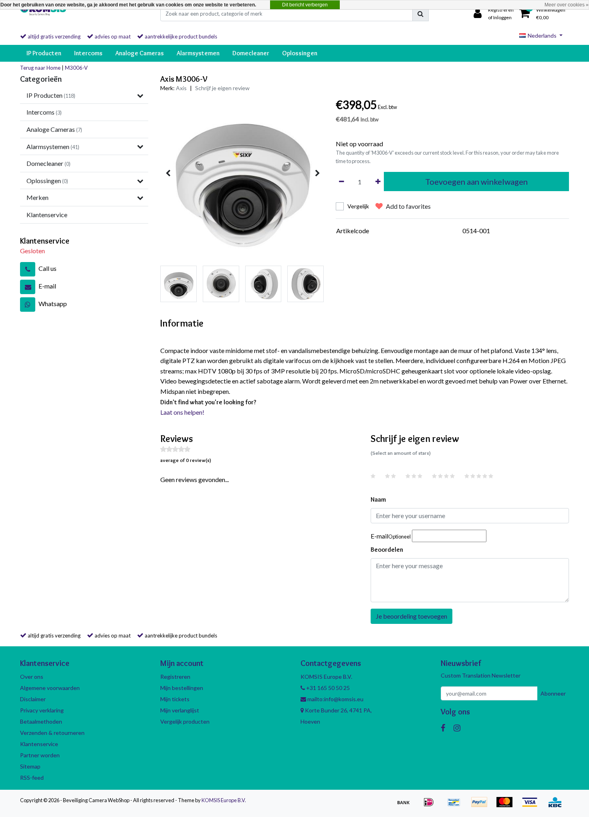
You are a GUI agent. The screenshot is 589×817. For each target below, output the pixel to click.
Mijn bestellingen (181, 687)
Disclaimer (33, 699)
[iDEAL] (431, 805)
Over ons (31, 676)
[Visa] (532, 805)
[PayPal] (481, 805)
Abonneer (553, 693)
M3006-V (76, 68)
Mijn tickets (175, 699)
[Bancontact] (456, 805)
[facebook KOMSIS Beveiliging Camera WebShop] (443, 727)
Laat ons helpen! (182, 412)
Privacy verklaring (42, 710)
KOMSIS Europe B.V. (224, 800)
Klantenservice (39, 743)
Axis (181, 88)
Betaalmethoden (41, 721)
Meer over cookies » (567, 5)
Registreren (175, 676)
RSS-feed (32, 777)
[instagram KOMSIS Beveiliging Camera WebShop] (457, 727)
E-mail (391, 536)
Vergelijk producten (185, 721)
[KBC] (557, 805)
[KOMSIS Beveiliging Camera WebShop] (43, 13)
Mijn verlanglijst (179, 710)
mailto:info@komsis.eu (334, 699)
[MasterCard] (507, 805)
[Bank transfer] (406, 805)
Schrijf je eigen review (222, 88)
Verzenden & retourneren (52, 732)
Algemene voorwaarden (50, 687)
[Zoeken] (421, 13)
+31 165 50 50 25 (327, 687)
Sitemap (30, 766)
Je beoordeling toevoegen (411, 616)
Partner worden (40, 755)
